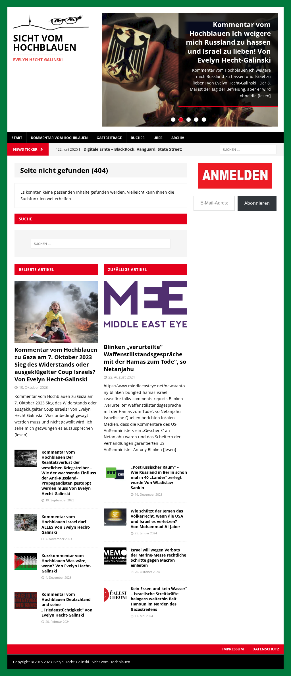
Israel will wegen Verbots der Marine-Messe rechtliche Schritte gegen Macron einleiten (158, 557)
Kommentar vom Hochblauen (59, 137)
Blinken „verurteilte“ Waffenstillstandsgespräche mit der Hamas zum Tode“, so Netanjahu (145, 358)
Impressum (233, 649)
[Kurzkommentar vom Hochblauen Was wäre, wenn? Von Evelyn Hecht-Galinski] (25, 566)
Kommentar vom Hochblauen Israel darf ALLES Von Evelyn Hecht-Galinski (65, 524)
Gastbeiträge (109, 137)
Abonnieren (257, 203)
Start (17, 137)
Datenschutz (265, 649)
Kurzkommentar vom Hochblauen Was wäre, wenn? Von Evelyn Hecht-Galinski (66, 563)
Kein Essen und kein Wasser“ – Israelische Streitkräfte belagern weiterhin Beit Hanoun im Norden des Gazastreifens (159, 599)
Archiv (177, 137)
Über (158, 137)
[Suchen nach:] (248, 149)
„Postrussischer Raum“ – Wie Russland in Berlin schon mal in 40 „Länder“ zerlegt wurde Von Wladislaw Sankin (159, 477)
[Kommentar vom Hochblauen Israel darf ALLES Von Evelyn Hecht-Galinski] (25, 528)
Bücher (138, 137)
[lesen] (264, 95)
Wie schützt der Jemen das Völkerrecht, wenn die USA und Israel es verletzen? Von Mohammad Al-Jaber (157, 518)
